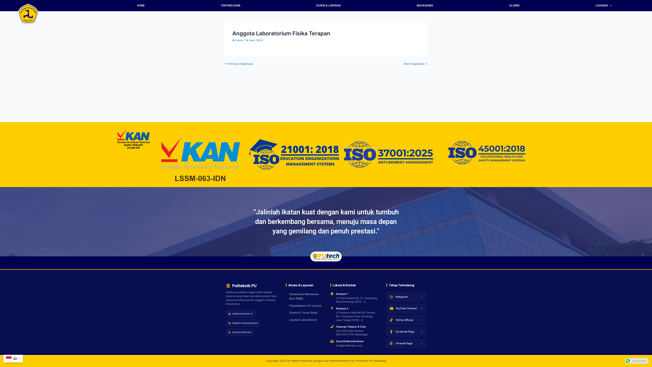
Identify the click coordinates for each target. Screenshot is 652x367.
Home (141, 5)
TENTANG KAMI (230, 5)
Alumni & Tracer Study (303, 312)
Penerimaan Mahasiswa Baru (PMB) (304, 296)
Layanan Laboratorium (303, 319)
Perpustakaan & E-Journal (305, 305)
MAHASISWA (425, 5)
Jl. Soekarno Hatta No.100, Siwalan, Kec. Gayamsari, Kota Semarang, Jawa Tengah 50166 (356, 316)
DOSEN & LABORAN (328, 5)
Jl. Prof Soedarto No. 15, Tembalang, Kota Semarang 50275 (357, 300)
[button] (603, 6)
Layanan (601, 5)
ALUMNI (514, 5)
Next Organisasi (416, 63)
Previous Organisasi (238, 63)
